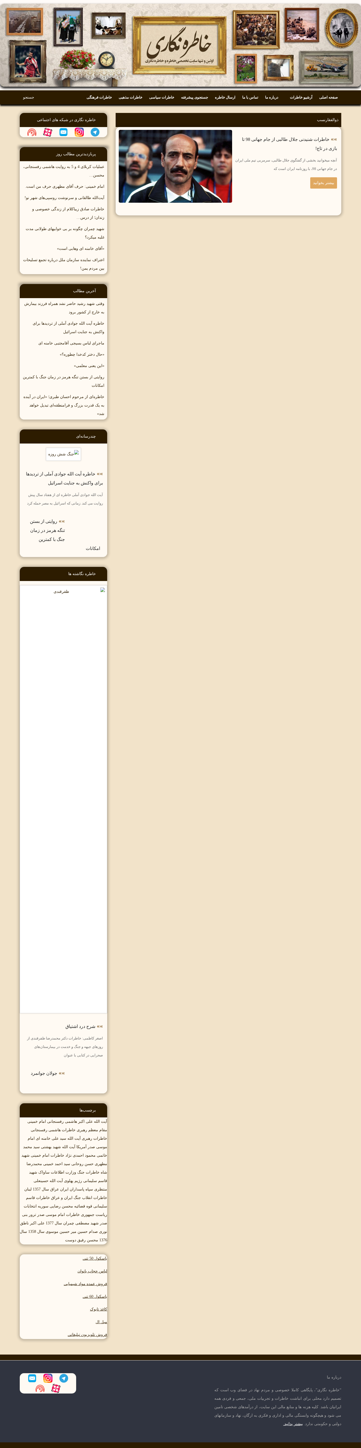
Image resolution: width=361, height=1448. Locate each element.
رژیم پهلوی (73, 1181)
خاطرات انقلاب (94, 1198)
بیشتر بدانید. (293, 1424)
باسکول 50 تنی (95, 1258)
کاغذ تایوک (98, 1309)
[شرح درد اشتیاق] (63, 589)
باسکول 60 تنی (95, 1296)
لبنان (28, 1189)
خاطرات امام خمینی (47, 1155)
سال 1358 (36, 1231)
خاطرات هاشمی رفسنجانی (53, 1130)
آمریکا (81, 1147)
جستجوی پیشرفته (194, 97)
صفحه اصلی (328, 97)
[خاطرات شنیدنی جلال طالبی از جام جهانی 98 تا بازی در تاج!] (175, 134)
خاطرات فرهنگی (99, 97)
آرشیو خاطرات (301, 97)
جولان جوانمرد (44, 1073)
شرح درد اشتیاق (80, 1026)
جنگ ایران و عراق (66, 1198)
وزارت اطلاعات (63, 1172)
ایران (64, 1189)
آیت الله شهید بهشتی (58, 1147)
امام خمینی (36, 1121)
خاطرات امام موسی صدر (58, 1215)
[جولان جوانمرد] (86, 1069)
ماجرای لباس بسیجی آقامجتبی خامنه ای (71, 343)
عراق (54, 1189)
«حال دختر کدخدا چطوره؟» (82, 354)
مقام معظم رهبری (92, 1130)
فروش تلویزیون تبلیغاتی (87, 1335)
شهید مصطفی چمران (81, 1223)
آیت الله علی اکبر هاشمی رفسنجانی (77, 1121)
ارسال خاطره (225, 97)
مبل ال (101, 1322)
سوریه (43, 1206)
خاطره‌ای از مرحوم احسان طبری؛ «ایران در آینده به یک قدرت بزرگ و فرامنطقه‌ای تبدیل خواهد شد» (63, 405)
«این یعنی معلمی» (89, 366)
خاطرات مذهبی (130, 97)
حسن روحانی (82, 1164)
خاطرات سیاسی (161, 97)
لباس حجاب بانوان (92, 1271)
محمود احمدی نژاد (80, 1155)
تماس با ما (250, 97)
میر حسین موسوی (61, 1231)
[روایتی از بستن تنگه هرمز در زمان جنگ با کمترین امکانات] (86, 517)
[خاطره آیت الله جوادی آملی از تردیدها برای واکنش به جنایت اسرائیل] (63, 452)
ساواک (44, 1172)
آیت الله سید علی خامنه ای (58, 1138)
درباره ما (271, 97)
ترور (32, 1215)
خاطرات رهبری (94, 1138)
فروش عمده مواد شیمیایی (85, 1284)
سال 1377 (54, 1223)
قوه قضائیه (83, 1206)
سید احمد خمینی (56, 1164)
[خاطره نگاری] (180, 4)
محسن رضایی (61, 1206)
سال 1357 (41, 1189)
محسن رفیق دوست (81, 1240)
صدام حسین (88, 1231)
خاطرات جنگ (88, 1172)
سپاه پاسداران (81, 1189)
